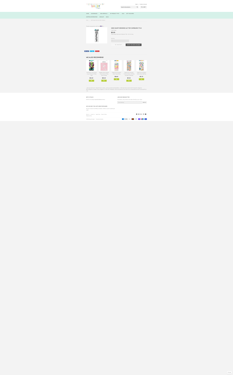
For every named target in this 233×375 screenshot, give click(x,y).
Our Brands (94, 13)
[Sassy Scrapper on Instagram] (143, 114)
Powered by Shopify (99, 119)
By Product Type (114, 13)
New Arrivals (103, 13)
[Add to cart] (91, 81)
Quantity (113, 38)
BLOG (107, 16)
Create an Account (143, 4)
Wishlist (101, 16)
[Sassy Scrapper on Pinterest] (138, 114)
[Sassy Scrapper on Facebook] (136, 114)
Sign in (136, 4)
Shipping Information (91, 16)
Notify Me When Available (133, 44)
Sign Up (144, 102)
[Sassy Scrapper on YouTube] (145, 114)
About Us (87, 114)
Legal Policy (98, 114)
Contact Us (93, 114)
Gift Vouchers (130, 13)
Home (87, 13)
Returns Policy (104, 114)
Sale (123, 13)
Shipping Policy (89, 115)
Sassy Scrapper (92, 119)
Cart (144, 7)
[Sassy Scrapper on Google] (141, 114)
